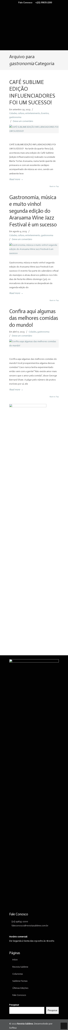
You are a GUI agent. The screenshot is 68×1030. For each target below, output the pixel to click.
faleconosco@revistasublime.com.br (30, 925)
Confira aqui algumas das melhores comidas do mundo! (33, 318)
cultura (21, 113)
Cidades (13, 113)
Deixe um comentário (23, 121)
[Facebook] (32, 7)
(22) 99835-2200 (20, 921)
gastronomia (15, 117)
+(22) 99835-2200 (43, 2)
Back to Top (54, 186)
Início (15, 959)
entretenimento (32, 113)
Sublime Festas (20, 981)
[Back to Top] (64, 1026)
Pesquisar (14, 1004)
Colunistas (17, 974)
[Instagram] (35, 7)
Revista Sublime (34, 25)
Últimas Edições (20, 988)
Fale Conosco (25, 2)
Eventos (45, 113)
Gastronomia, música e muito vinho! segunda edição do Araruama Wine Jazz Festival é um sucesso (33, 211)
